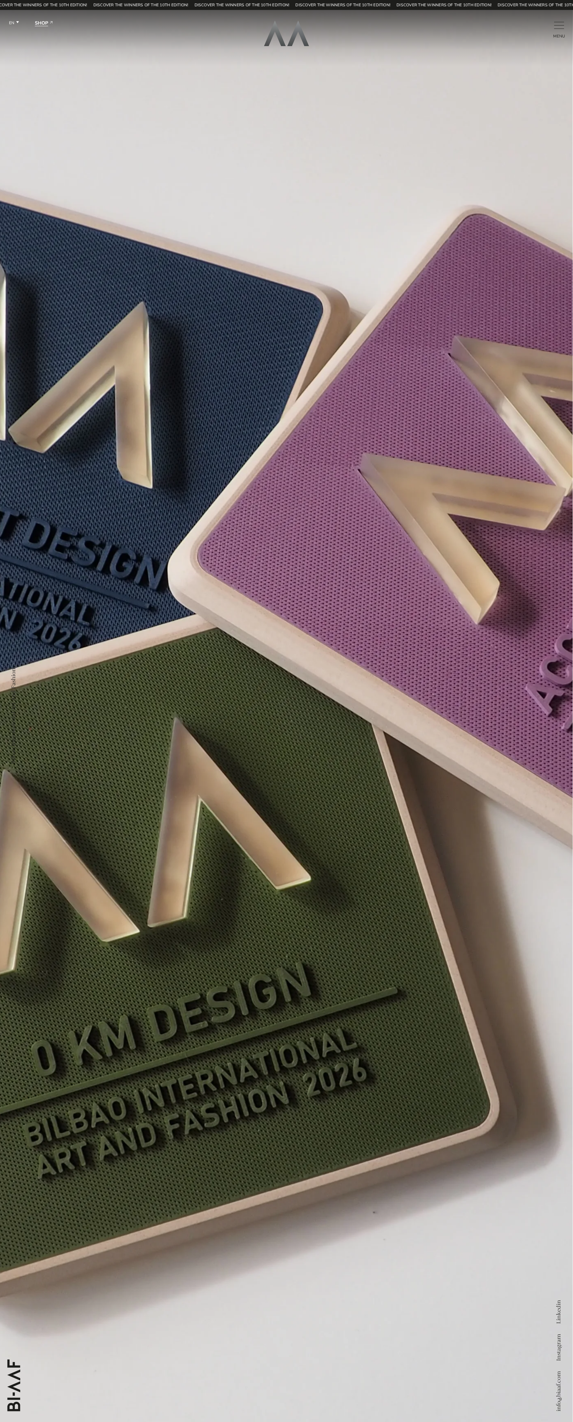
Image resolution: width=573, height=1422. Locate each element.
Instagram (559, 1347)
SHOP (41, 23)
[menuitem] (14, 23)
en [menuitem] (11, 23)
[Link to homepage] (286, 33)
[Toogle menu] (559, 26)
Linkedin (559, 1312)
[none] (14, 23)
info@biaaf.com (559, 1391)
